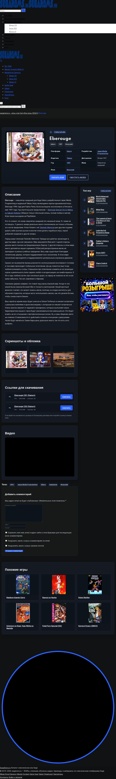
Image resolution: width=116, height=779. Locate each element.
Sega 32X (13, 28)
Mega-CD (13, 25)
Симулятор (53, 484)
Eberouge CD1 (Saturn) (24, 395)
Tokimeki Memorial (47, 227)
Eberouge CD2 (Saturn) (24, 406)
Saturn (7, 38)
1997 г (12, 484)
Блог (6, 48)
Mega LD (12, 32)
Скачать (66, 397)
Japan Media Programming (27, 484)
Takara (69, 158)
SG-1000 (8, 16)
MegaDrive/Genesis (13, 22)
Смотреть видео (78, 177)
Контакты (4, 777)
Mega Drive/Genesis (8, 774)
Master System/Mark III (15, 19)
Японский (70, 170)
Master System (23, 774)
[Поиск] (1, 61)
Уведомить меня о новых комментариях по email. (29, 541)
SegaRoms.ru (5, 768)
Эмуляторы (9, 44)
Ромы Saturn (59, 132)
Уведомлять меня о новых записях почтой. (26, 546)
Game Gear (9, 35)
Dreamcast (9, 41)
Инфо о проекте (15, 777)
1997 (68, 163)
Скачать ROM (57, 177)
